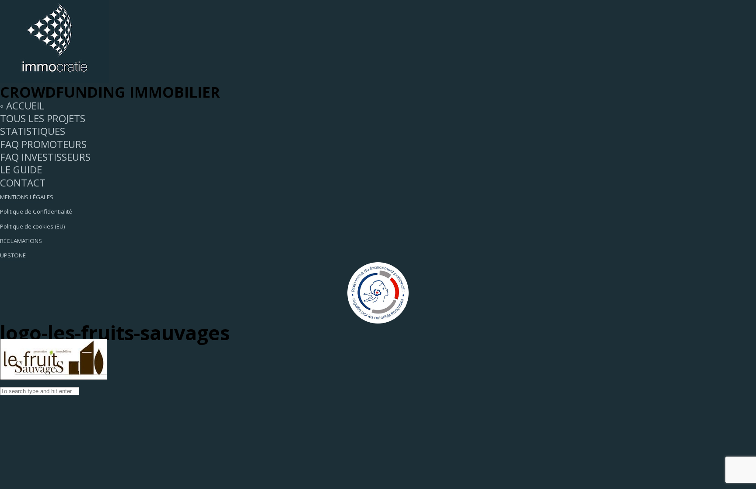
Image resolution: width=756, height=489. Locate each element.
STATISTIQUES (32, 131)
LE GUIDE (21, 169)
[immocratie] (54, 79)
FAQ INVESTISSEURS (45, 157)
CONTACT (23, 183)
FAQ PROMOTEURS (43, 144)
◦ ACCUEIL (22, 106)
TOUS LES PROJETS (42, 118)
